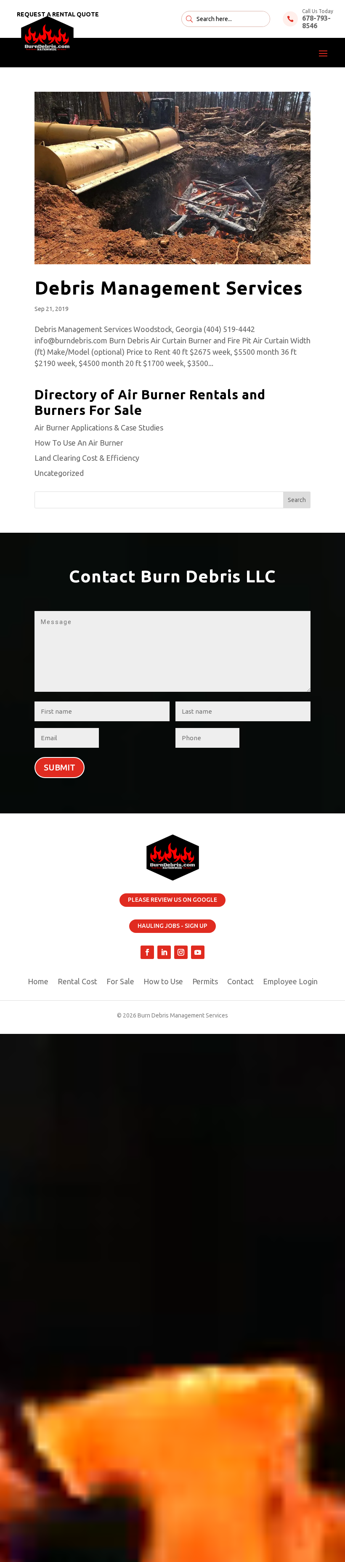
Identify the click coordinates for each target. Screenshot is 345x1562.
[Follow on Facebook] (147, 952)
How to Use (163, 982)
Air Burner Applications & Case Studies (98, 427)
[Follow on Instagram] (181, 952)
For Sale (120, 982)
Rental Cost (77, 982)
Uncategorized (59, 473)
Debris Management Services (168, 287)
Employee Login (290, 982)
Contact (240, 982)
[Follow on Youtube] (197, 952)
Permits (205, 982)
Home (38, 982)
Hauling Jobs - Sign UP (172, 925)
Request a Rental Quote (58, 14)
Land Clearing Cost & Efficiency (86, 458)
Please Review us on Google (172, 899)
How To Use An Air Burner (78, 442)
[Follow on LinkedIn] (164, 952)
